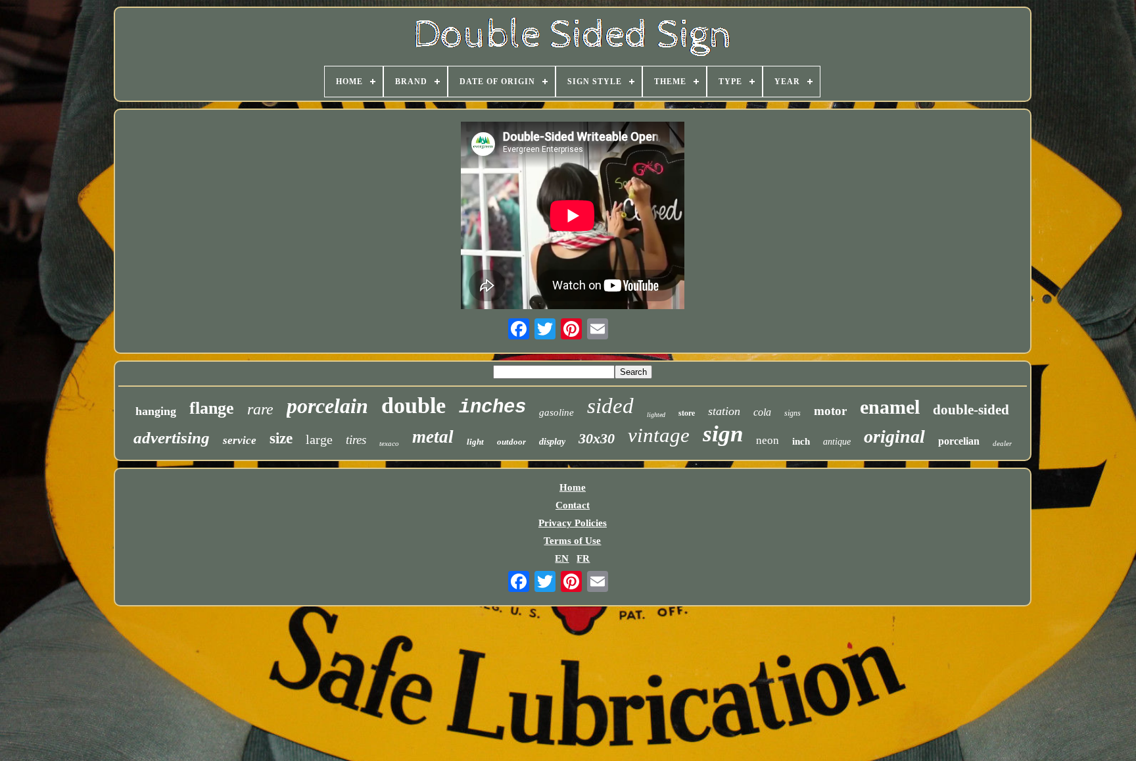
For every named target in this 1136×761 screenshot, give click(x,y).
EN (562, 558)
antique (837, 442)
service (239, 440)
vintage (659, 435)
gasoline (556, 412)
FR (583, 558)
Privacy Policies (572, 523)
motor (830, 411)
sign (723, 434)
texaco (389, 443)
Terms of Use (572, 540)
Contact (573, 505)
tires (356, 440)
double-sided (971, 410)
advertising (171, 438)
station (724, 411)
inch (801, 441)
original (894, 436)
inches (492, 407)
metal (433, 437)
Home (572, 487)
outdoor (511, 442)
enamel (890, 407)
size (281, 438)
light (475, 442)
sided (610, 406)
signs (792, 413)
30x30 (597, 438)
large (319, 439)
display (552, 442)
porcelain (327, 406)
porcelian (959, 441)
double (413, 405)
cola (762, 412)
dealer (1002, 443)
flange (211, 408)
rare (260, 409)
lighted (656, 414)
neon (767, 440)
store (686, 412)
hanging (155, 411)
